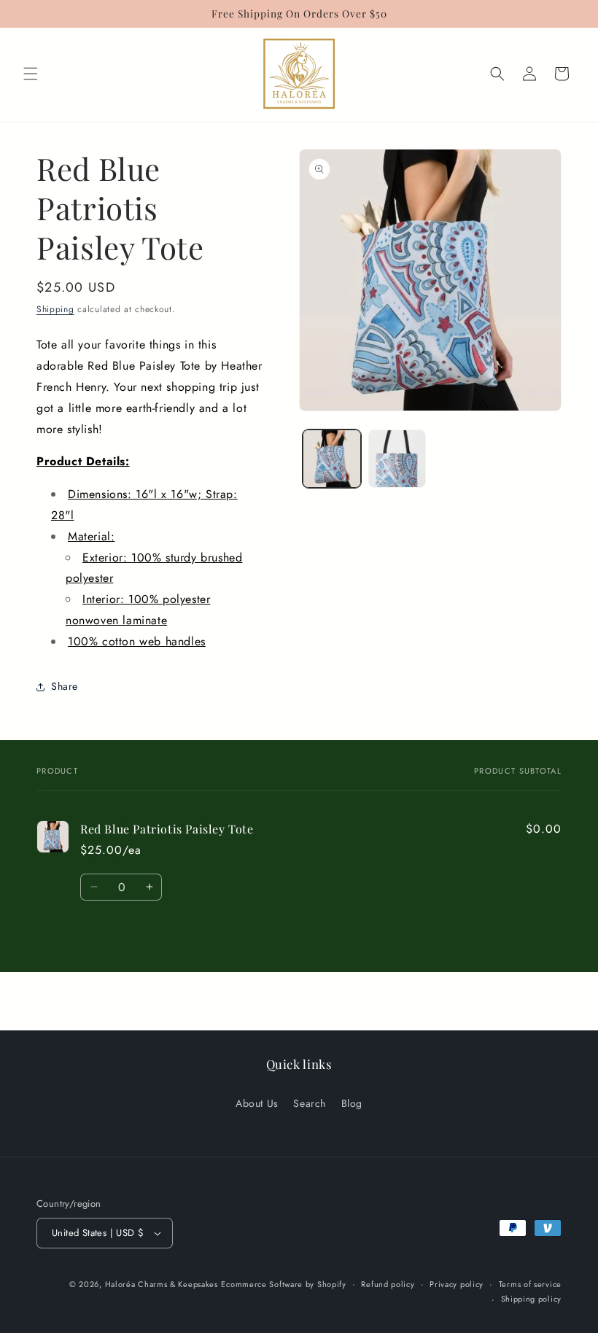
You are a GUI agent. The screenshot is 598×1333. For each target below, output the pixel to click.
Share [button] (64, 686)
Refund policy (387, 1284)
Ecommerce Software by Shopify (283, 1284)
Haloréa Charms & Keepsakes (161, 1284)
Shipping (55, 309)
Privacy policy (457, 1284)
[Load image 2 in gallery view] (397, 459)
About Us (257, 1103)
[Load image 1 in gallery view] (332, 459)
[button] (31, 74)
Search (309, 1103)
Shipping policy (531, 1299)
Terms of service (530, 1284)
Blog (351, 1103)
